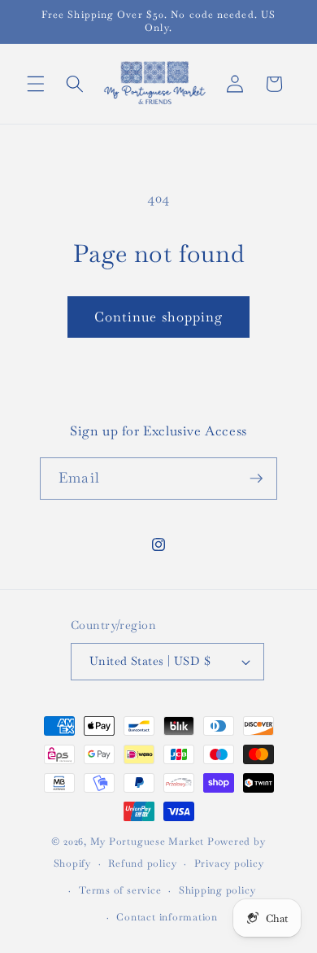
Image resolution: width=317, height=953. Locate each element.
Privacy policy (229, 863)
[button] (35, 83)
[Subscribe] (256, 478)
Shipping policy (217, 890)
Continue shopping (159, 317)
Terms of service (120, 890)
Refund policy (142, 863)
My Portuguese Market (147, 841)
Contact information (167, 917)
